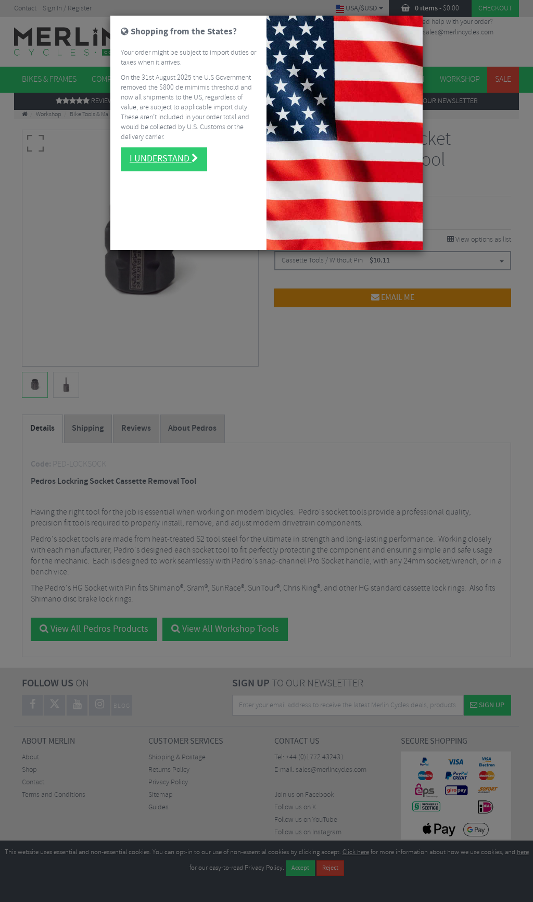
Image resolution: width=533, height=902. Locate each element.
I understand (161, 159)
